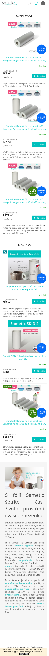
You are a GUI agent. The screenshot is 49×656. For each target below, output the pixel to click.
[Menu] (43, 3)
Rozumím (24, 654)
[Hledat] (29, 3)
